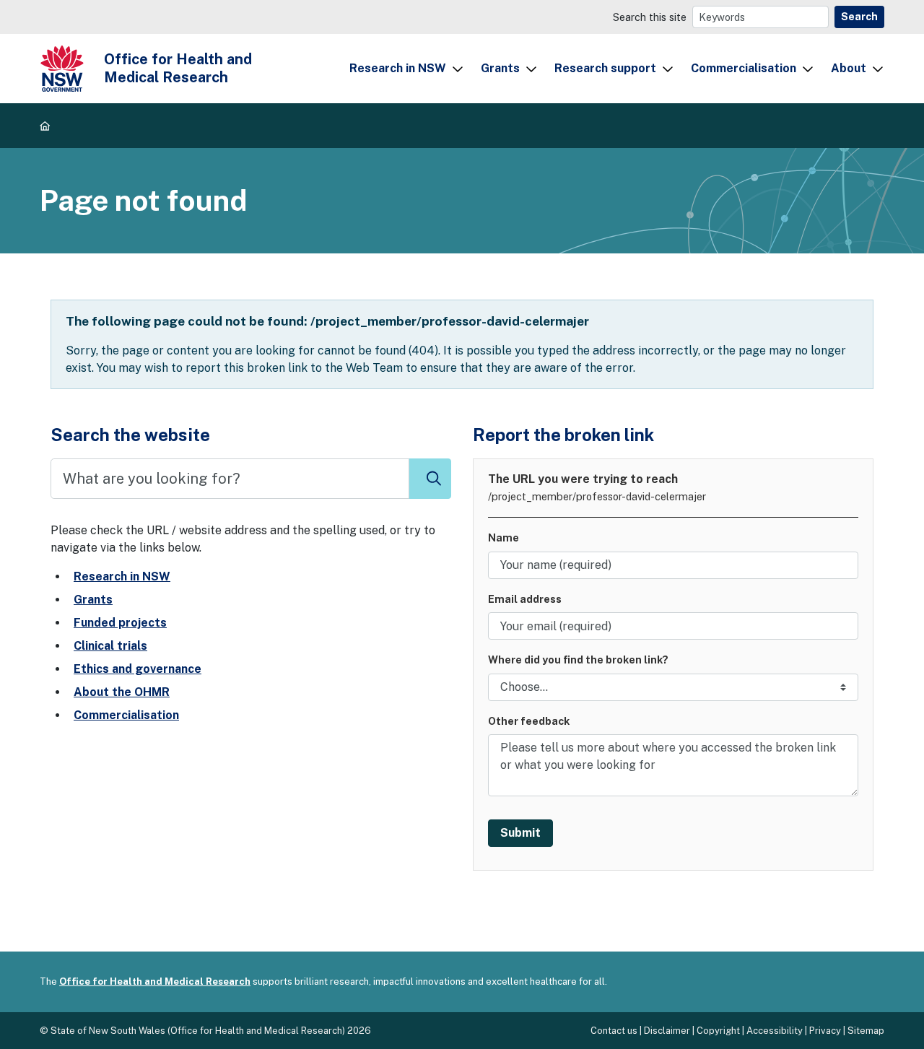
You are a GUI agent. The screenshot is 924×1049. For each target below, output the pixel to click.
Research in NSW (397, 68)
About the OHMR (122, 692)
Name (503, 537)
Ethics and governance (137, 669)
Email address (525, 599)
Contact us (613, 1030)
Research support (605, 68)
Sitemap (865, 1030)
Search (859, 16)
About (848, 68)
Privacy (825, 1030)
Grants (500, 68)
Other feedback (529, 721)
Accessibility (774, 1030)
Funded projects (120, 623)
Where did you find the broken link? (578, 659)
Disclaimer (667, 1030)
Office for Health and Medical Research (154, 981)
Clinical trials (110, 646)
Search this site (650, 17)
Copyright (718, 1030)
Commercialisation (743, 68)
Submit (520, 833)
